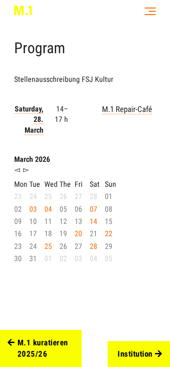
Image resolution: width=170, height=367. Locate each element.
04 (48, 209)
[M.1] (23, 10)
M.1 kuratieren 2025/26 (42, 348)
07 (93, 209)
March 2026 (32, 159)
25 (48, 246)
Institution (135, 354)
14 (93, 221)
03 (33, 209)
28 (93, 246)
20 (78, 233)
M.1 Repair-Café (127, 109)
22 (108, 233)
